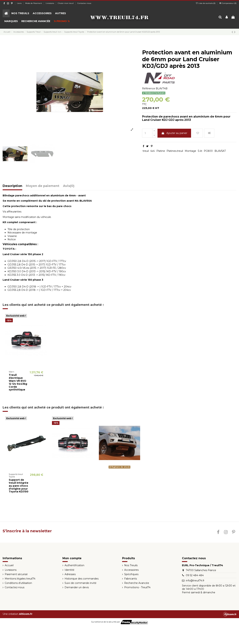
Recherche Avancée (136, 583)
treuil (146, 150)
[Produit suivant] (235, 32)
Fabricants (130, 578)
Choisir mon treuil (66, 3)
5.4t (200, 150)
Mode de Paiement (34, 3)
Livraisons (50, 3)
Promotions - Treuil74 (137, 587)
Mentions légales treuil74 (20, 578)
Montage (190, 150)
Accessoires (131, 569)
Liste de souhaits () (207, 3)
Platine (160, 150)
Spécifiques (131, 574)
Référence (148, 88)
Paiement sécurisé (16, 574)
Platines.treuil (175, 150)
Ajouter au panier (176, 133)
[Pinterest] (152, 146)
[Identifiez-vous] (227, 17)
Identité (69, 569)
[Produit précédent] (233, 32)
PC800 (208, 150)
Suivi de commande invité (80, 583)
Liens (19, 3)
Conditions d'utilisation (18, 583)
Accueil (9, 565)
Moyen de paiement (42, 186)
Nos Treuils (131, 565)
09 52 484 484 (195, 575)
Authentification (74, 565)
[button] (20, 13)
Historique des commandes (82, 578)
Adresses (70, 574)
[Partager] (143, 146)
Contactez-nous (84, 3)
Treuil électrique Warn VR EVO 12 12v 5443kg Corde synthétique (18, 382)
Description (12, 186)
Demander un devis (77, 587)
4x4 (152, 150)
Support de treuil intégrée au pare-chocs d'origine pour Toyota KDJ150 (18, 485)
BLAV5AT (220, 150)
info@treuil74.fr (195, 580)
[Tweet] (147, 146)
